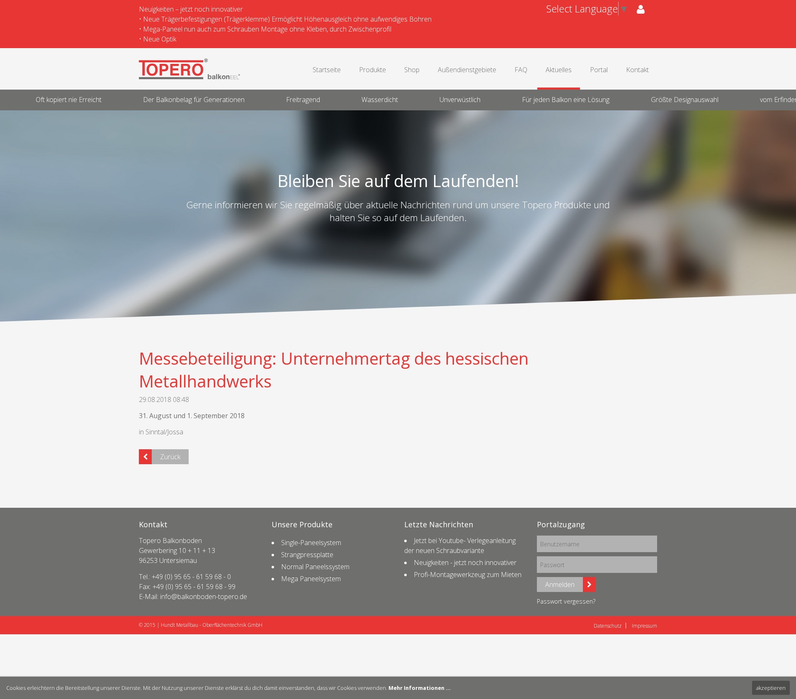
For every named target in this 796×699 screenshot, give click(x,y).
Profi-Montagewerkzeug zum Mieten (468, 574)
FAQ (520, 69)
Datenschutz (607, 625)
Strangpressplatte (307, 554)
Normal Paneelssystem (315, 566)
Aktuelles (559, 69)
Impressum (644, 625)
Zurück (170, 456)
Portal (599, 69)
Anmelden (560, 584)
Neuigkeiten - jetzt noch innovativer (465, 562)
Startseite (327, 69)
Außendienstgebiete (467, 69)
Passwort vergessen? (566, 601)
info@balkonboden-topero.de (203, 596)
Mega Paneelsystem (311, 578)
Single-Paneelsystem (311, 542)
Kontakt (637, 69)
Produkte (372, 69)
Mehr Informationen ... (419, 688)
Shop (412, 69)
